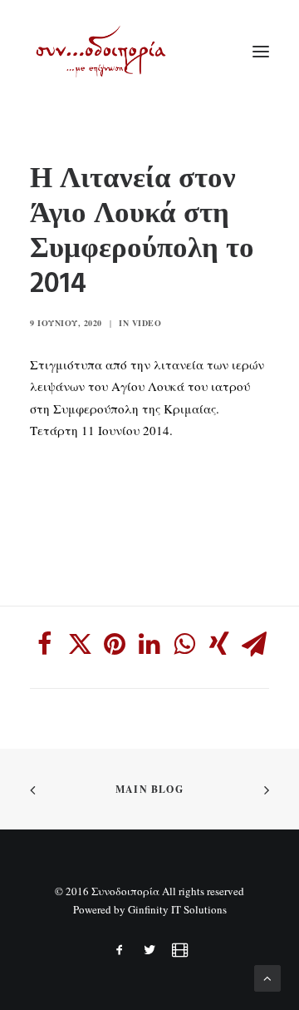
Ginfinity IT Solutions (177, 909)
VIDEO (147, 323)
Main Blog (149, 789)
